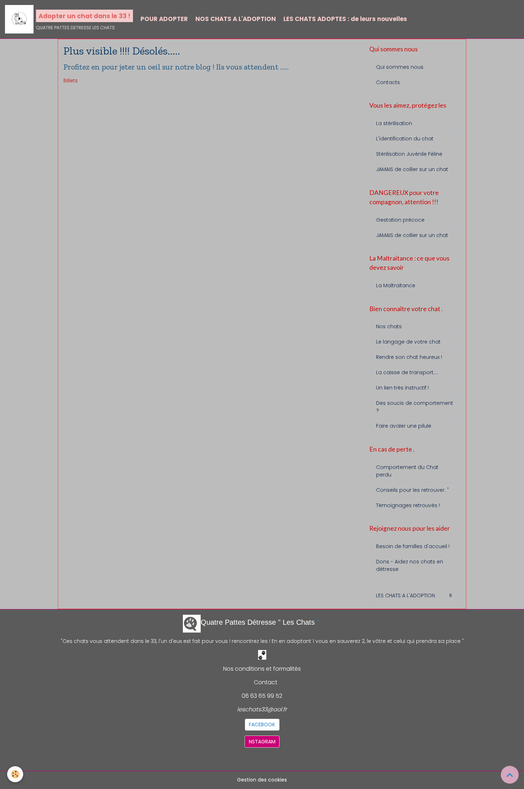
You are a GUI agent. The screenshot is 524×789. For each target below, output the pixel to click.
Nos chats (389, 326)
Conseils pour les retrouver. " (412, 490)
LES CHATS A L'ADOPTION (414, 595)
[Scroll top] (510, 775)
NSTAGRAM (262, 741)
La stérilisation (394, 123)
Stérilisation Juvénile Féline (409, 154)
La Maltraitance (395, 285)
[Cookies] (15, 774)
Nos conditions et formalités (262, 669)
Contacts (388, 82)
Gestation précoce (400, 219)
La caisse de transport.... (407, 372)
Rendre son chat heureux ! (409, 357)
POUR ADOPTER (164, 19)
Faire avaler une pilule (403, 425)
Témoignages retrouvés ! (408, 505)
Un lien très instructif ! (402, 387)
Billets (70, 80)
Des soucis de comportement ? (414, 406)
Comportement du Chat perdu (407, 471)
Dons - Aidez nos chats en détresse (409, 565)
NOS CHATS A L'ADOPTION (235, 19)
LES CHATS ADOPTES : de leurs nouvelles (345, 19)
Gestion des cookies (262, 779)
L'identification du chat (404, 138)
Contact (265, 682)
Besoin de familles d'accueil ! (412, 546)
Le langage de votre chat (408, 341)
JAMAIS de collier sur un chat (412, 169)
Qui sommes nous (399, 67)
